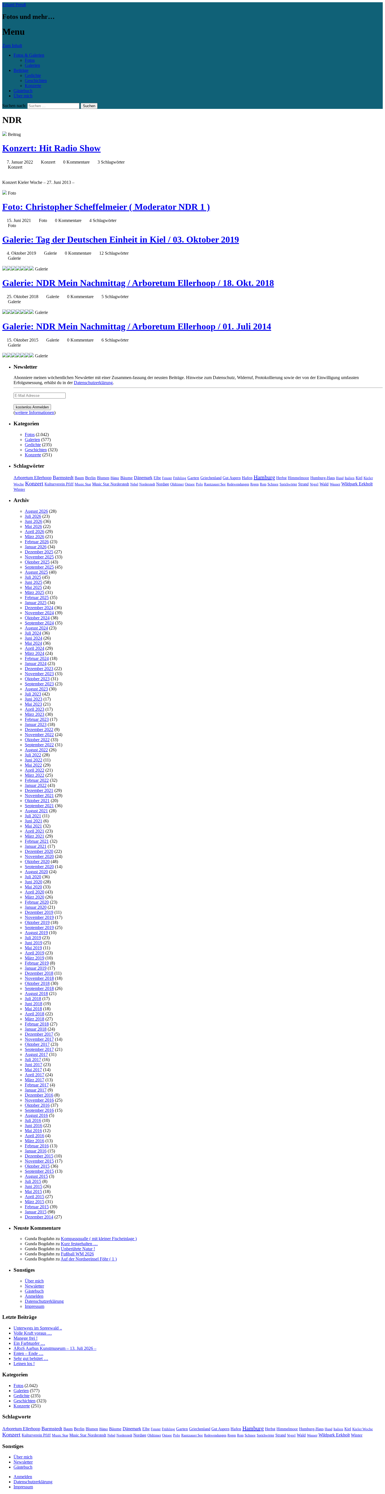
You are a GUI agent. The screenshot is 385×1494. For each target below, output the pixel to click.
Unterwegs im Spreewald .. (38, 1328)
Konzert (34, 484)
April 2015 (34, 1196)
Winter (19, 489)
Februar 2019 (37, 963)
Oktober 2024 (37, 617)
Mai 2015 (33, 1191)
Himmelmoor (298, 478)
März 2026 (34, 536)
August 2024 (36, 628)
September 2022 (39, 744)
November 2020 (39, 856)
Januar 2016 (36, 1150)
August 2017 (36, 1054)
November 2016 (39, 1100)
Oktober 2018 (37, 983)
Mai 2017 (33, 1069)
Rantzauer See (215, 484)
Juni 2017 (33, 1064)
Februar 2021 (37, 841)
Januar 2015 (36, 1211)
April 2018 (34, 1013)
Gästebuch (23, 90)
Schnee (272, 484)
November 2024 (39, 612)
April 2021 (34, 831)
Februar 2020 (37, 902)
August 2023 (36, 689)
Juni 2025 (33, 582)
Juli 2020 (33, 876)
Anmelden (34, 1296)
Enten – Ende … (28, 1353)
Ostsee (190, 484)
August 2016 (36, 1115)
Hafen (247, 478)
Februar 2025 (37, 597)
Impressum (34, 1306)
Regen (254, 484)
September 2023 (39, 683)
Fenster (167, 478)
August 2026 (36, 511)
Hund (340, 478)
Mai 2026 (33, 526)
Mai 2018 (33, 1008)
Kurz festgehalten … (79, 1243)
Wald (324, 484)
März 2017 (34, 1079)
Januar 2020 (36, 907)
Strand (303, 484)
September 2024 (39, 623)
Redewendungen (238, 484)
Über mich (23, 95)
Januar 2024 (36, 663)
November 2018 (39, 978)
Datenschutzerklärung (93, 382)
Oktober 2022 (37, 739)
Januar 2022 (36, 785)
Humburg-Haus (322, 478)
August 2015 (36, 1176)
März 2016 (34, 1140)
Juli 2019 (33, 937)
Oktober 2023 (37, 678)
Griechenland (211, 478)
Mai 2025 (33, 587)
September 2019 (39, 927)
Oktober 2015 (37, 1166)
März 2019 (34, 958)
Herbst (281, 478)
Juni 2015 (33, 1186)
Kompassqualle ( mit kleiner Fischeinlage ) (99, 1238)
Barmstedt (63, 477)
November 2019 (39, 917)
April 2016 (34, 1135)
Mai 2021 (33, 826)
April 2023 (34, 709)
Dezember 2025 (39, 551)
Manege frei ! (25, 1338)
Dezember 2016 (39, 1095)
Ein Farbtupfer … (29, 1343)
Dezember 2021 (39, 790)
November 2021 (39, 795)
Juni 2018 (33, 1003)
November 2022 (39, 734)
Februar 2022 (37, 780)
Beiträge (21, 70)
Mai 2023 (33, 704)
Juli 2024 (33, 633)
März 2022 (34, 775)
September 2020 (39, 866)
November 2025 (39, 557)
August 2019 (36, 932)
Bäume (126, 478)
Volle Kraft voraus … (33, 1333)
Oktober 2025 (37, 562)
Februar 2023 (37, 719)
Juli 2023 (33, 694)
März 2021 (34, 836)
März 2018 (34, 1018)
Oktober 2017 (37, 1044)
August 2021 (36, 810)
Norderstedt (147, 484)
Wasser (335, 484)
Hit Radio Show (51, 148)
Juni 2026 (33, 521)
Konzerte (33, 85)
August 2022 (36, 749)
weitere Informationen (34, 412)
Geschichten (36, 80)
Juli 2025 (33, 577)
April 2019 (34, 952)
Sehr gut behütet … (31, 1358)
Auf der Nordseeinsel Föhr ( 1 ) (89, 1259)
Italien (350, 478)
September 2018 (39, 988)
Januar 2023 (36, 724)
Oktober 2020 (37, 861)
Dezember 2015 (39, 1156)
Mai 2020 (33, 886)
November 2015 (39, 1161)
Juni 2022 (33, 760)
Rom (263, 484)
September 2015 (39, 1171)
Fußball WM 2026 (77, 1253)
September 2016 (39, 1110)
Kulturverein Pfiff (59, 484)
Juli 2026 (33, 516)
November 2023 (39, 673)
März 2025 (34, 592)
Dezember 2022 (39, 729)
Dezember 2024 (39, 607)
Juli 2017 (33, 1059)
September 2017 (39, 1049)
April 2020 (34, 892)
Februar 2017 (37, 1084)
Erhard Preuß (14, 4)
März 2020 (34, 897)
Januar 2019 (36, 968)
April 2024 (34, 648)
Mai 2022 (33, 765)
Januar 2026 (36, 546)
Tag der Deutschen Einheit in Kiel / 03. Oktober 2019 (120, 239)
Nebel (134, 484)
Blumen (103, 478)
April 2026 (34, 531)
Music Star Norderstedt (110, 484)
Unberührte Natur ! (78, 1248)
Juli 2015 (33, 1181)
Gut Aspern (232, 478)
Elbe (157, 478)
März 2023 (34, 714)
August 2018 (36, 993)
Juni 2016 (33, 1125)
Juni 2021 (33, 820)
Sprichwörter (288, 484)
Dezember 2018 (39, 973)
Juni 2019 (33, 942)
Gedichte (33, 75)
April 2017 (34, 1074)
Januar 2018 (36, 1029)
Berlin (90, 477)
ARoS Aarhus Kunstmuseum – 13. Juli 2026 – (55, 1348)
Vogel (314, 484)
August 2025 (36, 572)
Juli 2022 (33, 754)
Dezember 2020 (39, 851)
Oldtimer (177, 484)
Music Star (83, 484)
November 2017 (39, 1039)
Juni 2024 (33, 638)
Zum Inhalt (12, 45)
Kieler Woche (362, 1429)
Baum (79, 478)
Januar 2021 (36, 846)
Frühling (179, 478)
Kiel (359, 478)
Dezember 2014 (39, 1216)
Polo (199, 484)
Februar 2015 (37, 1206)
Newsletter (34, 1286)
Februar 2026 (37, 541)
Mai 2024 (33, 643)
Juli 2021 (33, 815)
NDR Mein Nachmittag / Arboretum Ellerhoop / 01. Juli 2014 (136, 326)
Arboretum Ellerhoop (33, 477)
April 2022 (34, 770)
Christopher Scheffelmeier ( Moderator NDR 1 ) (106, 207)
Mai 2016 (33, 1130)
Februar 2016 (37, 1145)
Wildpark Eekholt (357, 483)
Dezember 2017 (39, 1034)
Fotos (30, 60)
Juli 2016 (33, 1120)
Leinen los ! (24, 1363)
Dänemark (143, 477)
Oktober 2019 (37, 922)
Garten (193, 478)
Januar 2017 (36, 1090)
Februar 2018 (37, 1024)
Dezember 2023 (39, 668)
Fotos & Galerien (29, 55)
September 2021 (39, 805)
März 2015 (34, 1201)
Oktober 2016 (37, 1105)
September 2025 (39, 567)
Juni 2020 (33, 881)
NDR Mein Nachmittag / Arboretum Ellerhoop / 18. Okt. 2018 (138, 283)
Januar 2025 (36, 602)
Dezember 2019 (39, 912)
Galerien (32, 65)
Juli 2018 (33, 998)
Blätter (114, 478)
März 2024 (34, 653)
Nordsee (162, 484)
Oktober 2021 (37, 800)
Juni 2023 (33, 699)
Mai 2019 (33, 947)
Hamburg (264, 477)
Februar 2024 (37, 658)
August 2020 (36, 871)
